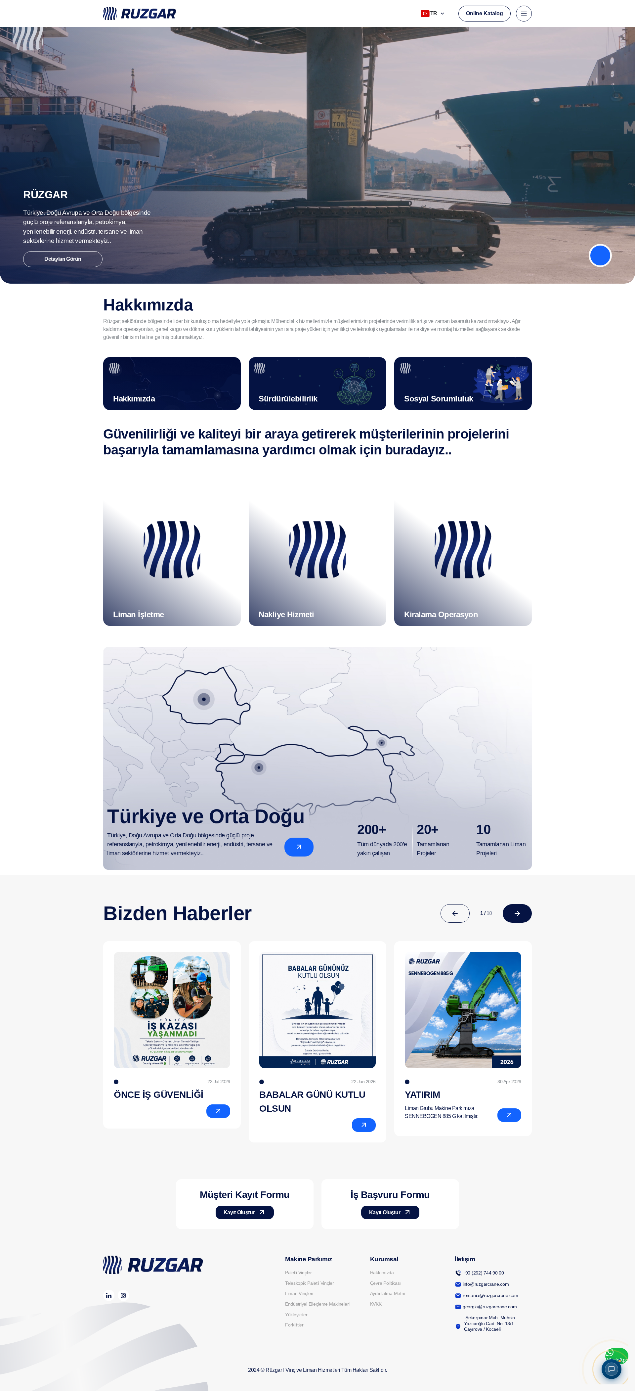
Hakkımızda (382, 1272)
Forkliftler (294, 1324)
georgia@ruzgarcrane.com (490, 1306)
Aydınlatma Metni (387, 1293)
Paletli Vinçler (298, 1272)
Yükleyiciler (296, 1314)
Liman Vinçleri (299, 1293)
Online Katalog (484, 13)
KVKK (376, 1304)
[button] (455, 913)
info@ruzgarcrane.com (486, 1284)
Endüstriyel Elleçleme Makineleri (317, 1304)
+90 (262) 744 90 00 (483, 1272)
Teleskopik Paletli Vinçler (309, 1283)
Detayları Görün (62, 259)
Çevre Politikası (385, 1283)
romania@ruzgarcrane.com (490, 1295)
